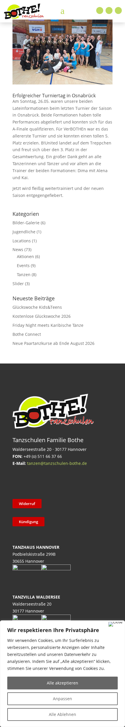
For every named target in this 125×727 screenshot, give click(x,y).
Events (23, 265)
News (17, 249)
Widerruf (27, 503)
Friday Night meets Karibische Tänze (47, 325)
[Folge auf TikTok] (34, 482)
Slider (18, 283)
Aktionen (25, 256)
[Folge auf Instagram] (109, 10)
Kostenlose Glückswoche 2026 (41, 316)
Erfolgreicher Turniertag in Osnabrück (54, 95)
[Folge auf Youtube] (118, 10)
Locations (21, 240)
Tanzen (24, 274)
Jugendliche (23, 231)
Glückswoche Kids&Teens (37, 307)
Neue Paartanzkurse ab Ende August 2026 (53, 343)
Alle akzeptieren (62, 683)
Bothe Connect (26, 334)
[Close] (115, 624)
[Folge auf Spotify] (79, 482)
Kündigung (28, 521)
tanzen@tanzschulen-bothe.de (57, 463)
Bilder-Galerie (26, 222)
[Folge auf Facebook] (99, 10)
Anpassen (62, 698)
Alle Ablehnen (62, 714)
